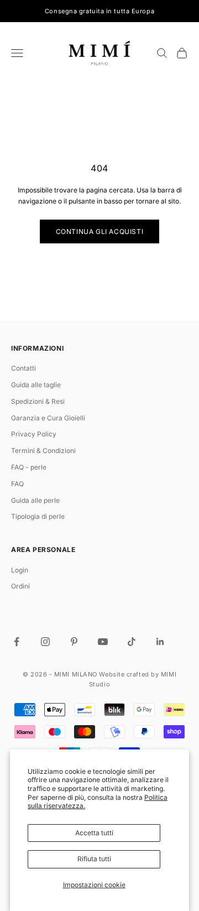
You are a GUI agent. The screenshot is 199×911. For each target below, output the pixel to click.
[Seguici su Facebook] (16, 641)
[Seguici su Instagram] (45, 641)
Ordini (20, 586)
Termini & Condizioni (43, 450)
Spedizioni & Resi (38, 401)
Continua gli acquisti (100, 231)
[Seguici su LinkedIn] (160, 641)
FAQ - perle (28, 467)
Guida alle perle (35, 500)
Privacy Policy (33, 434)
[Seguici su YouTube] (102, 641)
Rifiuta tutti (94, 859)
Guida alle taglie (36, 385)
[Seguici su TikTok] (131, 641)
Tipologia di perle (38, 516)
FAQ (17, 484)
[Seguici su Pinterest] (74, 641)
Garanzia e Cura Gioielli (48, 418)
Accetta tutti (94, 833)
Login (19, 570)
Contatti (23, 368)
